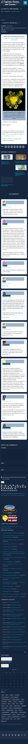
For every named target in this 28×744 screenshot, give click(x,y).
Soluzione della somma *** (9, 586)
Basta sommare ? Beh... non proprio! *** (12, 594)
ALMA (7, 695)
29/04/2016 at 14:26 (6, 401)
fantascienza (21, 701)
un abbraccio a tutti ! (7, 549)
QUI (11, 125)
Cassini (22, 699)
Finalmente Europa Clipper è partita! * (21, 162)
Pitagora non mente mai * (8, 572)
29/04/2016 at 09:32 (6, 297)
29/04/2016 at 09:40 (6, 346)
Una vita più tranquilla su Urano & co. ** (5, 163)
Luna (7, 705)
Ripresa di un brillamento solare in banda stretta (13, 539)
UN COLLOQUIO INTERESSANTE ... (10, 544)
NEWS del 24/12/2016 (7, 139)
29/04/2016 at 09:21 (6, 283)
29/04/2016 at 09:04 (6, 207)
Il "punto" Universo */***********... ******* (13, 564)
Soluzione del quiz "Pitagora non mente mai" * (13, 568)
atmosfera (17, 695)
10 (6, 31)
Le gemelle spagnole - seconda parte (11, 533)
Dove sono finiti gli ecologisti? (7, 185)
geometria (4, 703)
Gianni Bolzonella (6, 364)
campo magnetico (15, 699)
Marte (11, 705)
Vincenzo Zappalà (6, 295)
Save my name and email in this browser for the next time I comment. (14, 478)
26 (6, 686)
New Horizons (4, 708)
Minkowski (24, 705)
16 (21, 681)
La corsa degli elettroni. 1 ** (9, 561)
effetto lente (4, 701)
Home (2, 11)
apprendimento (7, 27)
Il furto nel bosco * (7, 588)
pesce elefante (11, 135)
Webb (18, 718)
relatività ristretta (14, 712)
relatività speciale (22, 712)
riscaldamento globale (6, 714)
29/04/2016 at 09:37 (6, 329)
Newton (10, 708)
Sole (23, 714)
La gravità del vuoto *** (8, 591)
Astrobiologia (7, 11)
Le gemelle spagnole (7, 546)
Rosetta (13, 714)
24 (25, 683)
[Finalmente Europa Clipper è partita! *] (21, 157)
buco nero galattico (14, 697)
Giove (9, 703)
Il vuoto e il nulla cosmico (13, 602)
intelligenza (13, 27)
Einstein (9, 701)
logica (3, 705)
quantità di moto (10, 710)
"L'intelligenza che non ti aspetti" (9, 38)
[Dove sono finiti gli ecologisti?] (7, 179)
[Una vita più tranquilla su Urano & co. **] (7, 157)
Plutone (3, 710)
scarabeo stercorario (9, 134)
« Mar (2, 690)
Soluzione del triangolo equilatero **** (11, 575)
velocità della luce (15, 716)
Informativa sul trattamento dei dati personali (11, 724)
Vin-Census (23, 716)
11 (2, 681)
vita (15, 718)
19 (6, 683)
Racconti (20, 710)
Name (2, 463)
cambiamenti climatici (6, 699)
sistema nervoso (22, 27)
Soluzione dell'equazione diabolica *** (11, 596)
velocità (8, 716)
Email (2, 469)
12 (6, 681)
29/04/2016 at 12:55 (6, 366)
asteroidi (11, 695)
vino (11, 718)
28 (14, 686)
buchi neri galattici (5, 697)
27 (10, 686)
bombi (18, 134)
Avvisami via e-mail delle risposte (10, 490)
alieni (3, 695)
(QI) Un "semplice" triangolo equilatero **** (12, 577)
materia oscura (17, 705)
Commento (3, 447)
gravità (13, 703)
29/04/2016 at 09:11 (6, 226)
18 (2, 683)
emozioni (15, 701)
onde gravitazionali (17, 708)
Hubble (21, 703)
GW (17, 703)
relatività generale (5, 712)
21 (14, 683)
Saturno (18, 714)
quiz (16, 710)
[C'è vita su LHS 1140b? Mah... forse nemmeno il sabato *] (21, 167)
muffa (17, 27)
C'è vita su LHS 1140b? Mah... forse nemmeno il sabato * (20, 174)
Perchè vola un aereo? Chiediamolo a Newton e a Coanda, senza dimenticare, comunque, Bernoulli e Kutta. (14, 553)
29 (17, 686)
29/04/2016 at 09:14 (6, 267)
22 (17, 683)
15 (17, 681)
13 (10, 681)
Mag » (5, 690)
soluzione (4, 716)
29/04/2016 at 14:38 (6, 429)
